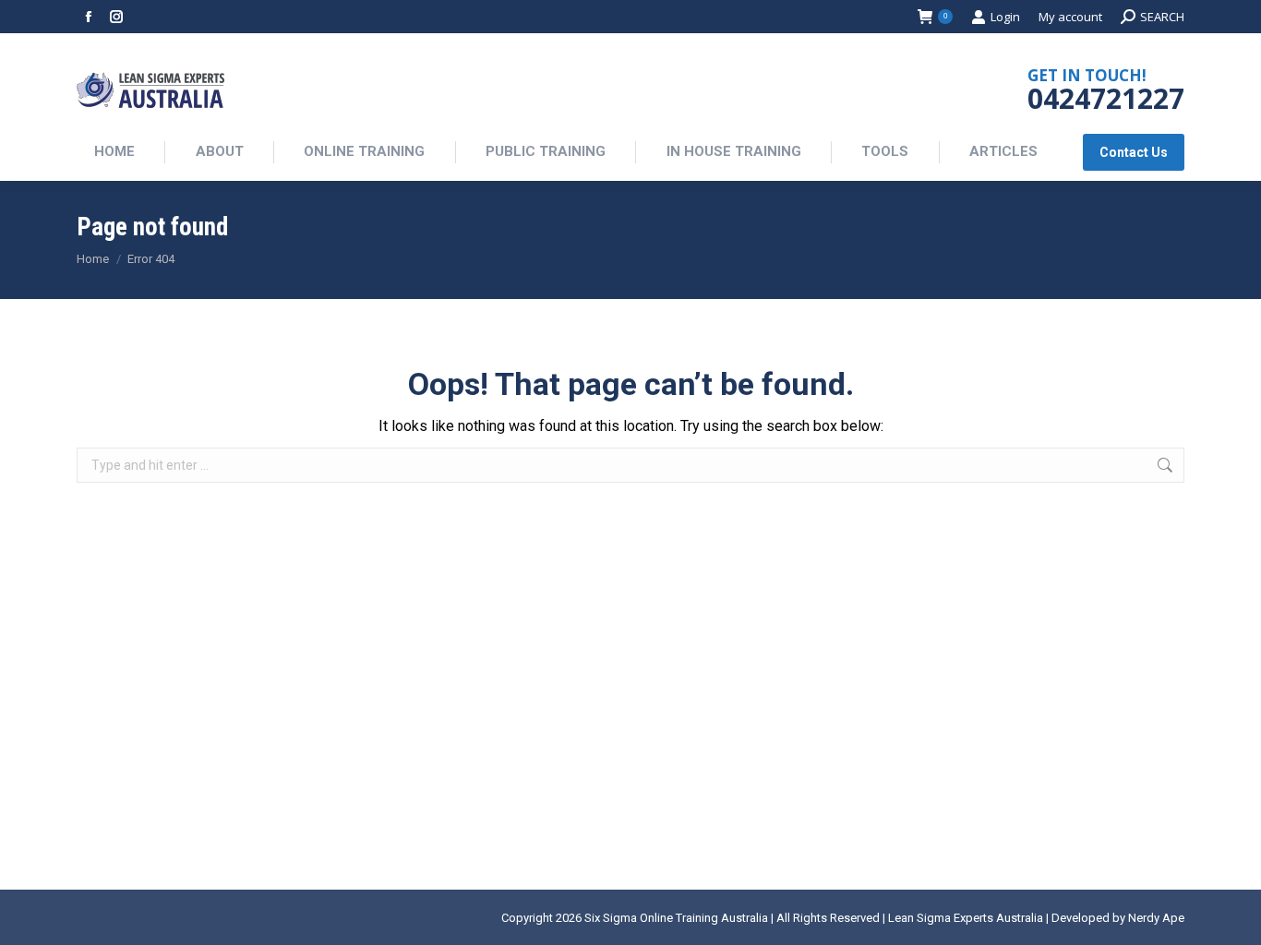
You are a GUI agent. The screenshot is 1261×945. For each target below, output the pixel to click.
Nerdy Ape (1156, 918)
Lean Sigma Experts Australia (965, 918)
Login (1005, 16)
